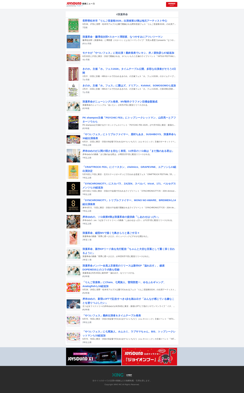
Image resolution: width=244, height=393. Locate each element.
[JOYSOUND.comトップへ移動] (171, 4)
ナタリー (80, 6)
